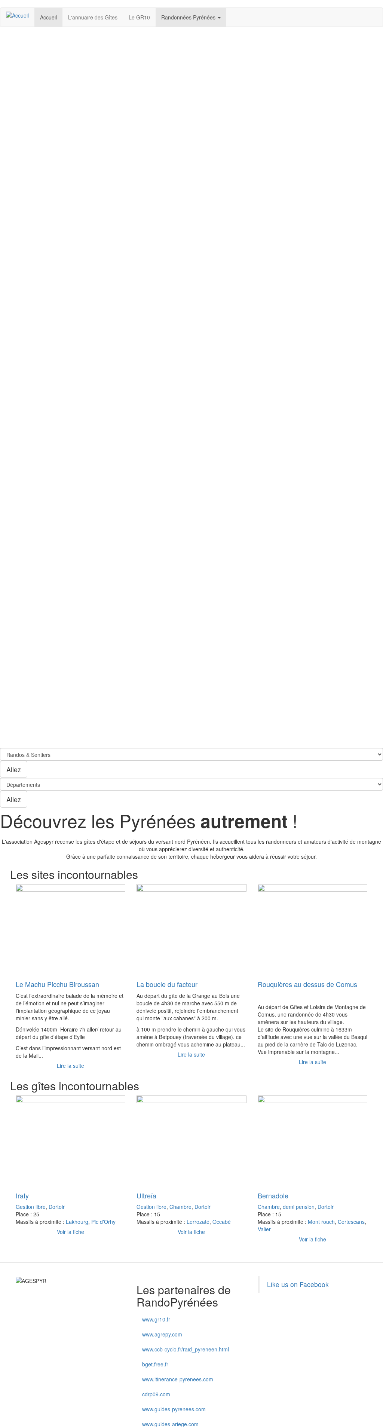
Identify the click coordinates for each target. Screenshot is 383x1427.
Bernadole (273, 1195)
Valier (264, 1229)
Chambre (180, 1206)
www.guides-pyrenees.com (174, 1409)
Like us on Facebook (298, 1284)
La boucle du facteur (167, 984)
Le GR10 (139, 17)
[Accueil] (20, 15)
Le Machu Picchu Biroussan (57, 984)
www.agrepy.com (162, 1334)
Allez (13, 769)
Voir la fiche (70, 1231)
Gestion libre (31, 1206)
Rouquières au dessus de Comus (307, 984)
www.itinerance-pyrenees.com (177, 1379)
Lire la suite (70, 1065)
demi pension (299, 1206)
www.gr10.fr (156, 1319)
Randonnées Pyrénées (189, 17)
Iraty (22, 1195)
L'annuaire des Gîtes (92, 17)
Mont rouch (321, 1221)
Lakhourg (77, 1221)
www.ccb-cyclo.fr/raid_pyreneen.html (185, 1349)
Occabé (221, 1221)
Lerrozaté (198, 1221)
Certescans (351, 1221)
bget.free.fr (155, 1364)
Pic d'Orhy (103, 1221)
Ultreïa (146, 1195)
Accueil (48, 17)
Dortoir (57, 1206)
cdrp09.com (156, 1394)
